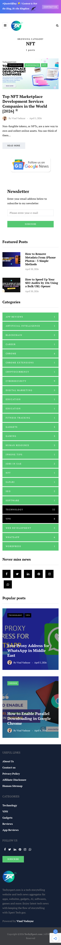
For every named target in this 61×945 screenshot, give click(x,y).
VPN (30, 518)
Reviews (7, 824)
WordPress (30, 546)
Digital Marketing (30, 390)
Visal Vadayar (18, 118)
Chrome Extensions (30, 362)
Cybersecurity (30, 381)
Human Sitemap (12, 786)
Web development (30, 527)
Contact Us (50, 7)
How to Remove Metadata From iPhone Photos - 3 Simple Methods (40, 259)
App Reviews (30, 316)
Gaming (30, 436)
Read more (13, 145)
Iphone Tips (30, 454)
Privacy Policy (11, 773)
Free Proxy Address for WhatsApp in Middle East (28, 650)
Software (30, 500)
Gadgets (30, 426)
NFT (44, 65)
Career (30, 344)
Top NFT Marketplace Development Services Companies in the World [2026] (24, 104)
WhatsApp (30, 537)
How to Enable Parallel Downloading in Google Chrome (29, 718)
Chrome (30, 353)
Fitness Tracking (30, 417)
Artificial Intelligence (30, 325)
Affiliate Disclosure (14, 780)
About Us (8, 761)
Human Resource (30, 445)
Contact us (8, 767)
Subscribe (30, 224)
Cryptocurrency (30, 371)
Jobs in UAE (30, 463)
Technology (15, 65)
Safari (30, 482)
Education (30, 399)
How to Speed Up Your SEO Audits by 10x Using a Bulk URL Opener (41, 283)
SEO (30, 491)
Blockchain (32, 65)
